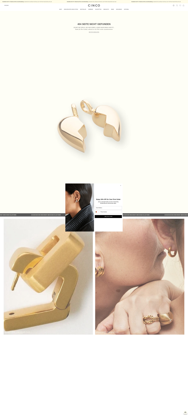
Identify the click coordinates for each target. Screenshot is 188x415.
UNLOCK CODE (108, 216)
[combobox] (97, 212)
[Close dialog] (121, 185)
